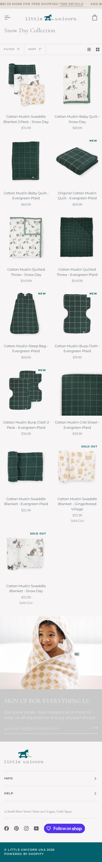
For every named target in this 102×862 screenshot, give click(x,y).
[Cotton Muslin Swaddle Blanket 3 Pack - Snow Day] (25, 84)
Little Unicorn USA (27, 850)
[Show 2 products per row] (97, 49)
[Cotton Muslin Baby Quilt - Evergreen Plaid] (25, 160)
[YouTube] (36, 828)
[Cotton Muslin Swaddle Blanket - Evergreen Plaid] (25, 466)
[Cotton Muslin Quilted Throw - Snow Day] (25, 237)
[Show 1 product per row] (89, 49)
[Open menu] (12, 17)
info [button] (8, 778)
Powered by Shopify (24, 854)
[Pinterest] (16, 828)
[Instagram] (26, 828)
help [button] (8, 793)
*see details (71, 4)
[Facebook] (6, 828)
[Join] (93, 728)
